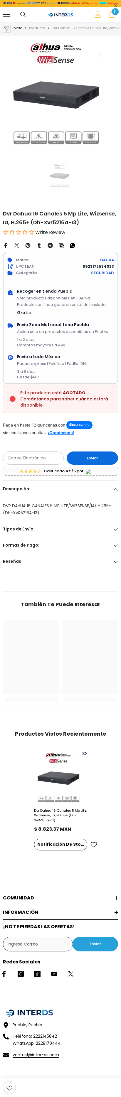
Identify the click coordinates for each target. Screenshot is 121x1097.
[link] (9, 1087)
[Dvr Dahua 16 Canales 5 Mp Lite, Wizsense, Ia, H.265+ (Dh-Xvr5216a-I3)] (61, 777)
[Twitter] (16, 245)
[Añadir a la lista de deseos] (93, 844)
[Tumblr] (39, 245)
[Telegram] (50, 245)
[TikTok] (37, 974)
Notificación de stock (61, 844)
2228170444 (48, 1043)
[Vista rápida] (84, 753)
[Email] (61, 245)
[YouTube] (54, 974)
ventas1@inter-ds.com (36, 1055)
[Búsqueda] (23, 14)
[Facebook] (5, 245)
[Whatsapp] (72, 245)
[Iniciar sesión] (98, 14)
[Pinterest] (28, 245)
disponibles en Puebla (68, 298)
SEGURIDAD (102, 273)
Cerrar (116, 6)
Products (37, 28)
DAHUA (107, 260)
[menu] (6, 14)
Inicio (17, 28)
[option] (60, 93)
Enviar (92, 458)
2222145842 (45, 1036)
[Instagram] (21, 974)
